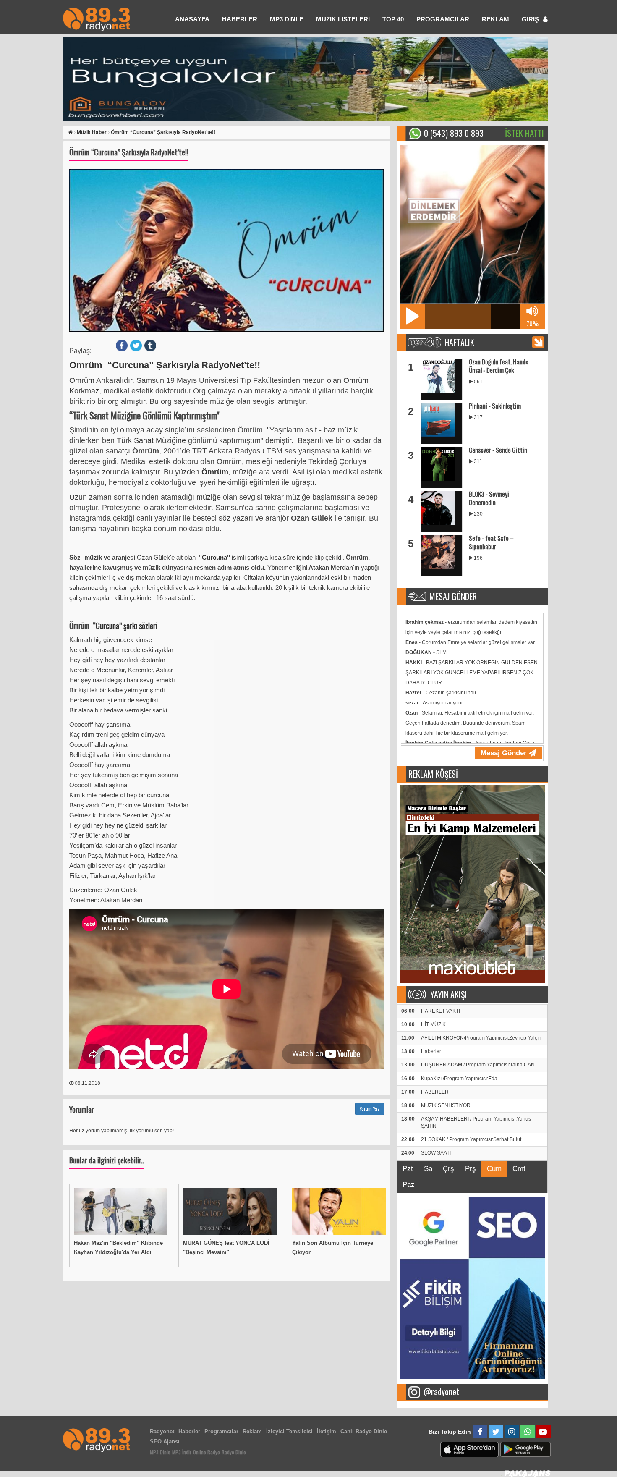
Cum (494, 1169)
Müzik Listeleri (343, 19)
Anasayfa (192, 19)
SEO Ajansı (165, 1441)
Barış (77, 805)
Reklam (495, 19)
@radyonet (441, 1391)
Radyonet (162, 1431)
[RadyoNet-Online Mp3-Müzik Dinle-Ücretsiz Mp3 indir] (96, 19)
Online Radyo (206, 1452)
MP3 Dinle (286, 19)
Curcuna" (216, 557)
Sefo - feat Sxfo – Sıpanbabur (491, 542)
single (175, 430)
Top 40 (393, 19)
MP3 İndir (181, 1452)
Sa (428, 1169)
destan (149, 659)
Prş (470, 1169)
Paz (409, 1185)
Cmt (518, 1169)
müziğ (206, 497)
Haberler (189, 1431)
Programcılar (442, 19)
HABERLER (239, 19)
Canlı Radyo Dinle (363, 1431)
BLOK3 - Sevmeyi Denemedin (489, 498)
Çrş (448, 1169)
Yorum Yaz (369, 1108)
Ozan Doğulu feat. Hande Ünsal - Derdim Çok (498, 365)
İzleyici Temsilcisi (289, 1431)
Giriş (531, 19)
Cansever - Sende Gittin (498, 449)
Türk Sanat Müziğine (152, 440)
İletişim (326, 1431)
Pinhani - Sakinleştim (495, 405)
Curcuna (107, 625)
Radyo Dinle (234, 1452)
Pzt (408, 1169)
